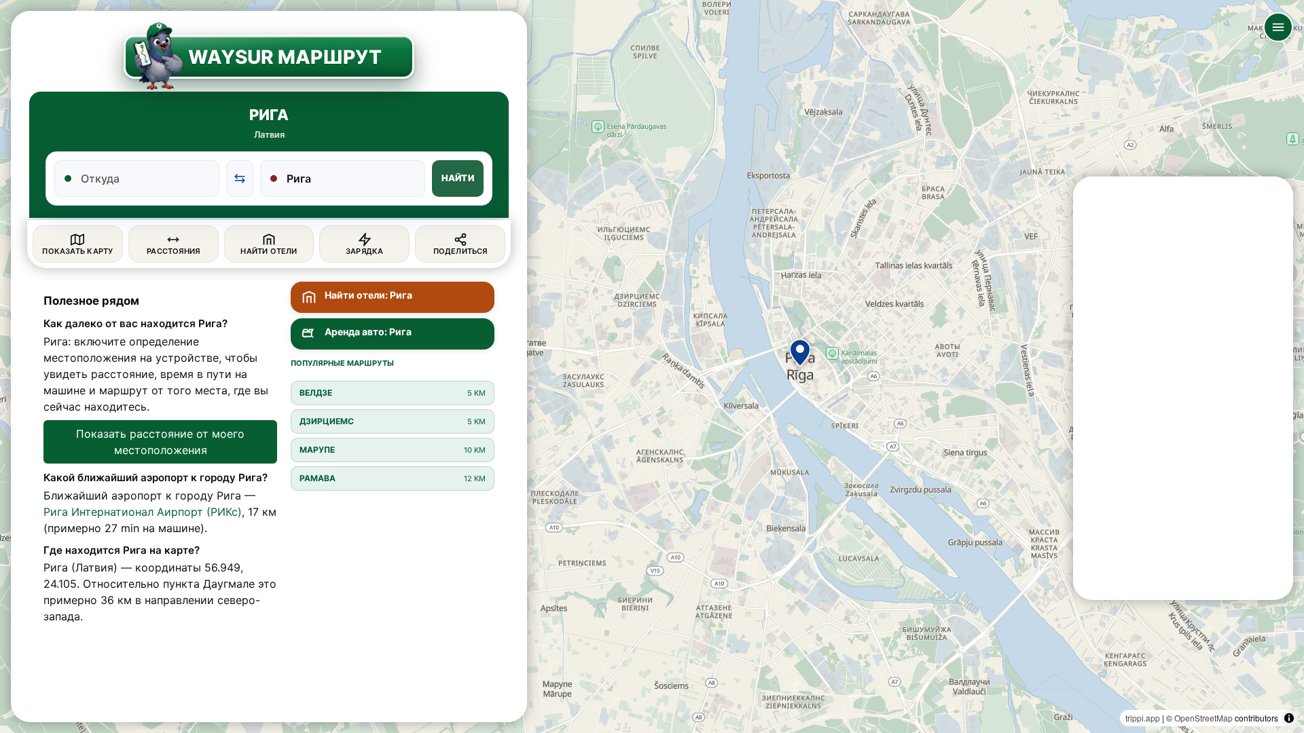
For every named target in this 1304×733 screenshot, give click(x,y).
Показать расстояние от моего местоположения (160, 442)
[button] (800, 352)
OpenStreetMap (1203, 717)
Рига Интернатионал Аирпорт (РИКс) (142, 512)
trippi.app (1142, 717)
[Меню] (1278, 27)
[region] (652, 366)
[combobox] (145, 178)
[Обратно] (239, 178)
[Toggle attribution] (1289, 718)
